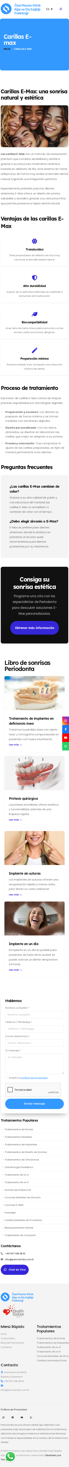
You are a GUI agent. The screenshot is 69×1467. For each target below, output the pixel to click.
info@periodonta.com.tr (19, 1259)
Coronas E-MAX (14, 1205)
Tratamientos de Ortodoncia (22, 1159)
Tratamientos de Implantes (21, 1144)
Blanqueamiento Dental (19, 1227)
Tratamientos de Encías (19, 1129)
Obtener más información (34, 628)
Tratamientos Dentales (18, 1137)
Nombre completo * (17, 1008)
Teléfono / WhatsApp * (18, 1022)
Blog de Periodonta (12, 1343)
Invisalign (10, 1212)
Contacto (6, 1347)
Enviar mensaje (34, 1103)
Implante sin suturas (24, 873)
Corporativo (8, 1338)
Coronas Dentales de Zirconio (23, 1197)
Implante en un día (23, 944)
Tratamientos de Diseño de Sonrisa (26, 1152)
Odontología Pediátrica (19, 1167)
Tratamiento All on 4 (17, 1175)
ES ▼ (49, 9)
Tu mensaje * (13, 1050)
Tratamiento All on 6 (17, 1182)
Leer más (14, 744)
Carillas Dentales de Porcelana (23, 1220)
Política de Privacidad (14, 1409)
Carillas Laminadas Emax (52, 1360)
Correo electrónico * (17, 1036)
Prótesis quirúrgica (23, 798)
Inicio (7, 49)
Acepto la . (28, 1078)
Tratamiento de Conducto (20, 1235)
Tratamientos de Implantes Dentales (52, 1343)
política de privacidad (34, 1078)
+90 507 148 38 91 (15, 1253)
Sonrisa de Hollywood (18, 1190)
